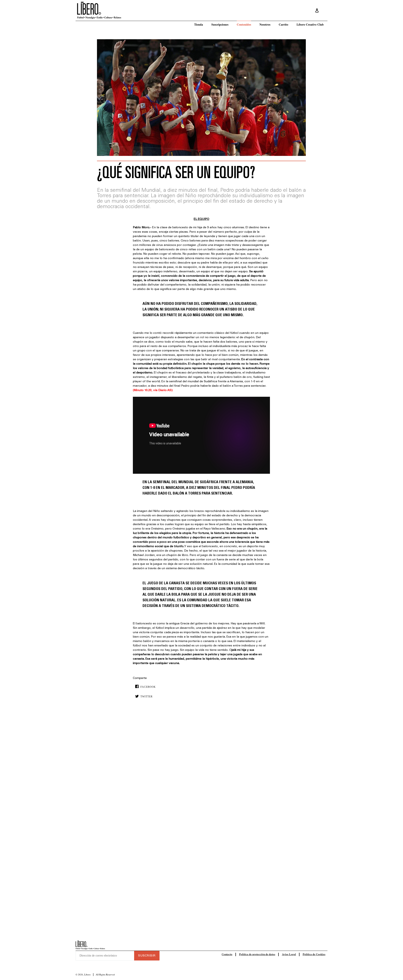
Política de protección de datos (257, 954)
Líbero (87, 974)
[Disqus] (201, 765)
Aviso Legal (289, 954)
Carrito (283, 24)
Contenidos (244, 24)
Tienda (198, 24)
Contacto (227, 954)
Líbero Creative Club (310, 24)
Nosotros (264, 24)
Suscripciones (219, 24)
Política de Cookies (314, 954)
